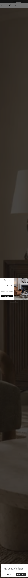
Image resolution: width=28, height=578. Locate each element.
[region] (14, 570)
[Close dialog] (26, 279)
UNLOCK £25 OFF (7, 296)
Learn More (9, 574)
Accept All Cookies (21, 574)
